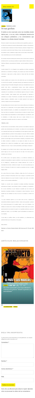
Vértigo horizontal (9, 252)
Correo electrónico (7, 369)
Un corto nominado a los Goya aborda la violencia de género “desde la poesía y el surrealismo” (17, 289)
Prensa (3, 26)
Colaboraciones (8, 306)
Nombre (4, 361)
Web (2, 376)
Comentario (5, 342)
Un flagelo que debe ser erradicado (15, 309)
